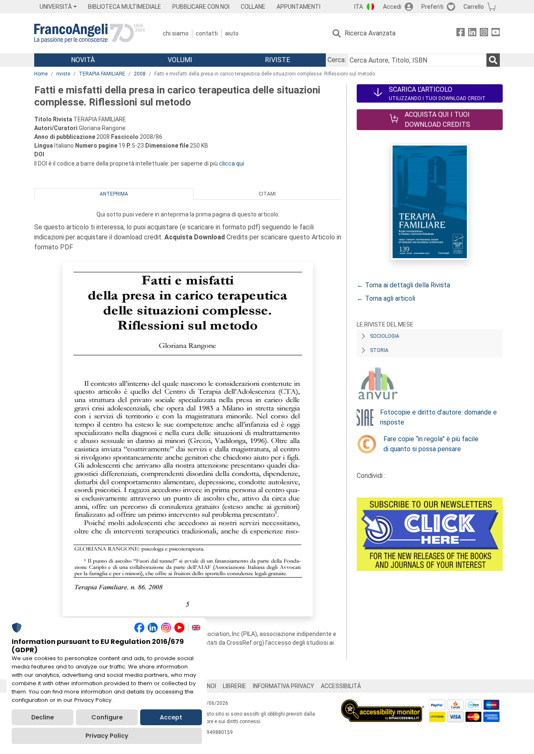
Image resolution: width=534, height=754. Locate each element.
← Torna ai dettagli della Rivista (403, 285)
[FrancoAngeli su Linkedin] (472, 33)
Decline (42, 717)
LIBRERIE (234, 686)
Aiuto (232, 33)
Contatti (207, 33)
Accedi (392, 6)
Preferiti (432, 6)
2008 (140, 74)
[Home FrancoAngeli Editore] (89, 33)
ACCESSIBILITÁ (341, 686)
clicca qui (231, 163)
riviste (63, 74)
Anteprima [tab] (114, 194)
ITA (358, 6)
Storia (379, 350)
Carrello (473, 6)
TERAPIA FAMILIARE (102, 74)
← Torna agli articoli (386, 298)
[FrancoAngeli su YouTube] (495, 33)
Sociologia (384, 336)
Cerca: (336, 60)
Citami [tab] (267, 194)
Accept (171, 717)
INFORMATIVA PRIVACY (283, 686)
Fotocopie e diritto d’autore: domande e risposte (438, 417)
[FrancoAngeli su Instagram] (484, 33)
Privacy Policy (107, 735)
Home (41, 74)
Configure (107, 717)
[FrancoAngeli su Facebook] (460, 33)
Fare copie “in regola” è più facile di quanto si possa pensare (431, 444)
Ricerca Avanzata (370, 33)
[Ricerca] (493, 60)
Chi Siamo (176, 33)
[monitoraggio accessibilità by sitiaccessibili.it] (382, 704)
